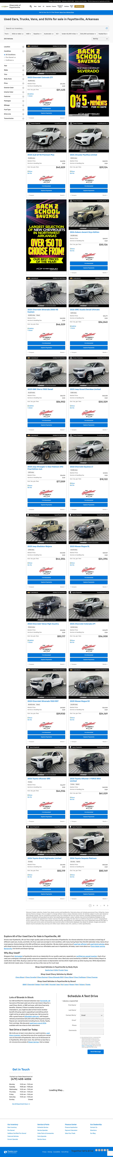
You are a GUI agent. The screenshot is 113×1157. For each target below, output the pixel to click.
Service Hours (41, 1139)
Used (39, 6)
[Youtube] (105, 1150)
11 (104, 905)
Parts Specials (41, 1136)
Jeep (58, 984)
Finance (54, 6)
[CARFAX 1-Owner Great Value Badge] (31, 95)
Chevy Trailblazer (80, 977)
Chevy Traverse (92, 977)
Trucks (61, 970)
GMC (47, 984)
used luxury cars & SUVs (38, 1023)
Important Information (78, 115)
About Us (71, 6)
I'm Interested (46, 108)
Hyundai (53, 984)
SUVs (56, 970)
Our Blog (93, 1133)
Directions (93, 1130)
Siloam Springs (33, 1042)
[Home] (5, 6)
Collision (66, 6)
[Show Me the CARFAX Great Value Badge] (31, 719)
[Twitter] (99, 1150)
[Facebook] (96, 1150)
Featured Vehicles (13, 1136)
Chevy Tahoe (69, 977)
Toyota (88, 984)
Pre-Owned (11, 1130)
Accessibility (56, 1152)
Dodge (37, 984)
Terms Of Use (64, 1152)
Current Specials (13, 1139)
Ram (77, 984)
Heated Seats (104, 34)
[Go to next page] (107, 905)
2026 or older (18, 34)
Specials (48, 6)
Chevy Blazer (20, 977)
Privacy (44, 1152)
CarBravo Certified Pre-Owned (17, 1133)
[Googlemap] (107, 1150)
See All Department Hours (20, 1104)
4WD (28, 34)
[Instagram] (102, 1150)
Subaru (82, 984)
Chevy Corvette (31, 977)
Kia (62, 984)
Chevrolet (31, 984)
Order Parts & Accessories (45, 1133)
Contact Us (93, 1127)
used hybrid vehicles (97, 944)
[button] (46, 81)
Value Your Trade (70, 1133)
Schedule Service (42, 1127)
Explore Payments (46, 113)
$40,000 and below (88, 34)
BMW (24, 984)
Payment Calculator (71, 1130)
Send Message (95, 1051)
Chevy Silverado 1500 (56, 977)
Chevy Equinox (42, 977)
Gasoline (38, 34)
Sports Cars (49, 970)
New (35, 6)
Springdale (18, 956)
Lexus (66, 984)
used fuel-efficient (80, 944)
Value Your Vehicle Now (67, 12)
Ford (7, 34)
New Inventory (12, 1127)
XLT (57, 34)
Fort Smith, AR (45, 1001)
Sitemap (50, 1152)
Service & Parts (60, 6)
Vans (66, 970)
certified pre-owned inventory (86, 956)
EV (43, 6)
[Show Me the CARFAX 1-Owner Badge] (73, 173)
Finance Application (71, 1127)
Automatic (49, 34)
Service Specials (42, 1130)
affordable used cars (32, 1016)
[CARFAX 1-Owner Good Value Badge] (73, 327)
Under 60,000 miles (70, 34)
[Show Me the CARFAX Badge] (31, 173)
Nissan (71, 984)
